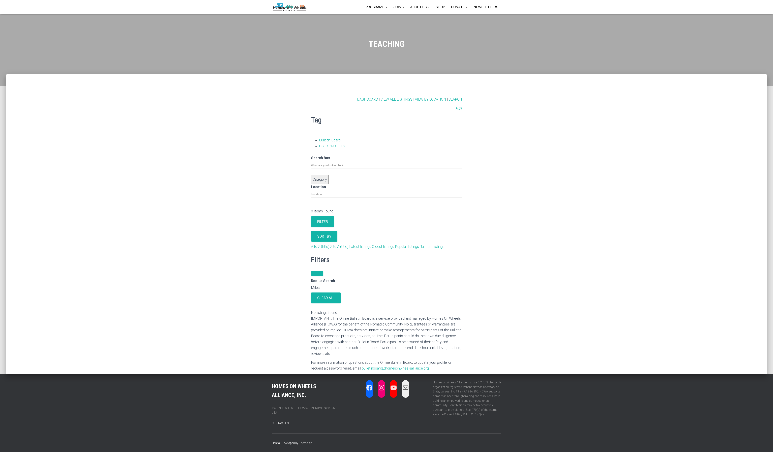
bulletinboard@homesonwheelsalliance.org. (395, 368)
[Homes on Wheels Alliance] (290, 7)
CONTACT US (280, 423)
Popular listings (407, 246)
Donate (458, 7)
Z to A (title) (339, 246)
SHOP (440, 7)
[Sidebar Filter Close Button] (317, 273)
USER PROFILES (332, 146)
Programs (375, 7)
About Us (419, 7)
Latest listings (360, 246)
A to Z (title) (320, 246)
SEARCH (455, 99)
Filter (322, 221)
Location (318, 187)
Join (397, 7)
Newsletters (485, 7)
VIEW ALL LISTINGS (396, 99)
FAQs (458, 108)
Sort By (324, 236)
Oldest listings (383, 246)
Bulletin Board (330, 140)
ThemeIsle (305, 443)
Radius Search (323, 281)
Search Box (320, 158)
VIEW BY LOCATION (430, 99)
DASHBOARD (367, 99)
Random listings (432, 246)
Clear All (326, 298)
